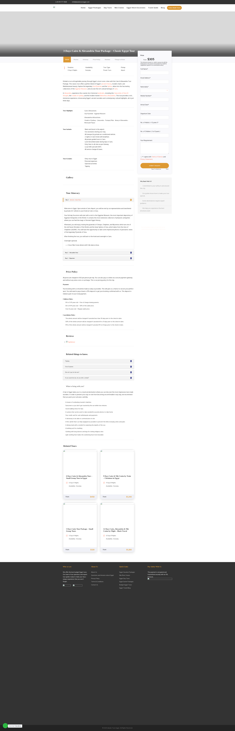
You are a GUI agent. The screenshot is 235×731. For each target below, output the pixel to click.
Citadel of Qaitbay (78, 95)
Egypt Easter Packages (126, 581)
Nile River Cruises (124, 575)
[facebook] (171, 1)
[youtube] (178, 1)
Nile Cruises (119, 8)
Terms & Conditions (97, 581)
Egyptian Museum (81, 89)
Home (83, 8)
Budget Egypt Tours (125, 585)
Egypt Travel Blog (125, 588)
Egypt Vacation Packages (127, 572)
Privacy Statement (146, 159)
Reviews (107, 59)
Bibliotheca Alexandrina (107, 95)
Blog (163, 8)
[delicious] (168, 1)
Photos (76, 59)
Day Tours (108, 8)
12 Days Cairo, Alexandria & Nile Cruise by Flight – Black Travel (116, 530)
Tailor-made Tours (174, 8)
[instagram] (181, 1)
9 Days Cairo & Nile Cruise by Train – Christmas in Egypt (117, 477)
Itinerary (85, 59)
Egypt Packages (94, 8)
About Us (94, 572)
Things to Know (120, 59)
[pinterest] (173, 1)
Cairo (116, 89)
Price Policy (96, 59)
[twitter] (176, 1)
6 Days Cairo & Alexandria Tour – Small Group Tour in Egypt (79, 477)
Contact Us (94, 585)
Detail (67, 59)
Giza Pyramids (97, 86)
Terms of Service (157, 157)
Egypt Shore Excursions (136, 8)
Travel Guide (153, 8)
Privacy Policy (95, 578)
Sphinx (109, 86)
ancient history (106, 84)
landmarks (101, 93)
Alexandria (68, 93)
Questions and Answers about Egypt (102, 575)
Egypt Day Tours (124, 578)
